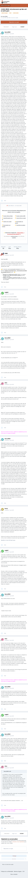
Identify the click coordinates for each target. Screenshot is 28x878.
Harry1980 (5, 16)
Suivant (22, 26)
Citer (5, 200)
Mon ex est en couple (13, 17)
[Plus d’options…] (25, 33)
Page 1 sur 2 (14, 26)
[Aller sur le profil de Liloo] (2, 383)
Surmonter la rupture (20, 225)
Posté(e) (9, 33)
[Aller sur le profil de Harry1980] (2, 33)
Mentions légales (18, 871)
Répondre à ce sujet (14, 22)
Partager (14, 855)
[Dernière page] (26, 27)
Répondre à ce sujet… (8, 848)
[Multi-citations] (2, 201)
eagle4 (6, 292)
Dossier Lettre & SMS (20, 215)
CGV (23, 871)
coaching (14, 237)
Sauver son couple (7, 221)
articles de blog (14, 236)
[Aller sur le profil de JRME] (2, 254)
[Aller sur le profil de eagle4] (2, 293)
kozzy (6, 508)
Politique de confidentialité (7, 871)
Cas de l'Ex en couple (21, 218)
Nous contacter (14, 874)
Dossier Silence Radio (8, 215)
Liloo (6, 382)
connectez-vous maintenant (18, 841)
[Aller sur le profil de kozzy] (2, 509)
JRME (6, 253)
